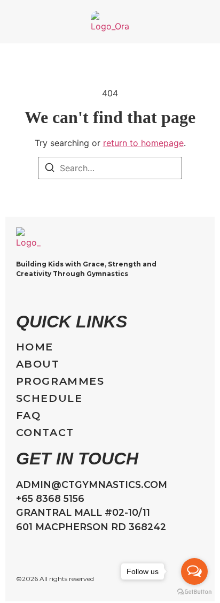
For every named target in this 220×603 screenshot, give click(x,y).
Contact (45, 433)
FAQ (28, 415)
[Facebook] (63, 295)
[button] (14, 22)
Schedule (49, 398)
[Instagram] (21, 295)
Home (34, 347)
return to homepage (143, 143)
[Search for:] (110, 168)
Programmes (60, 381)
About (38, 364)
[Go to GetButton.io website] (194, 592)
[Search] (50, 169)
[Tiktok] (42, 295)
